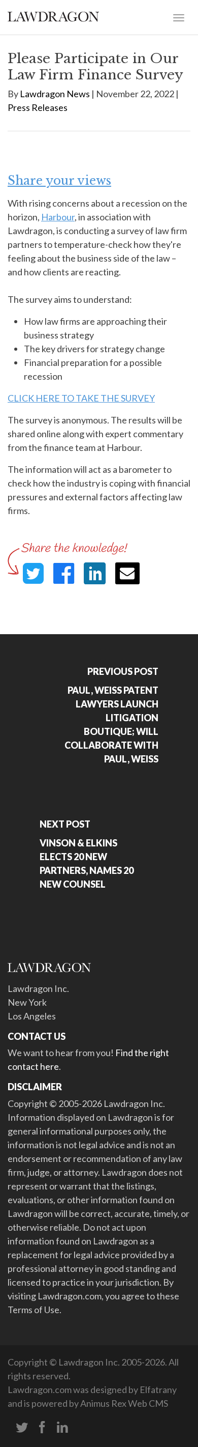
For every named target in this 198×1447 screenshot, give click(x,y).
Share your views (59, 181)
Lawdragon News (55, 93)
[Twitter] (22, 1427)
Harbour (58, 216)
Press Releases (38, 107)
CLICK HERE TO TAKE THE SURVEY (81, 398)
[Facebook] (42, 1427)
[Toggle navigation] (178, 16)
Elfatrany (158, 1389)
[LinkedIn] (62, 1427)
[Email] (127, 573)
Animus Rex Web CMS (124, 1403)
